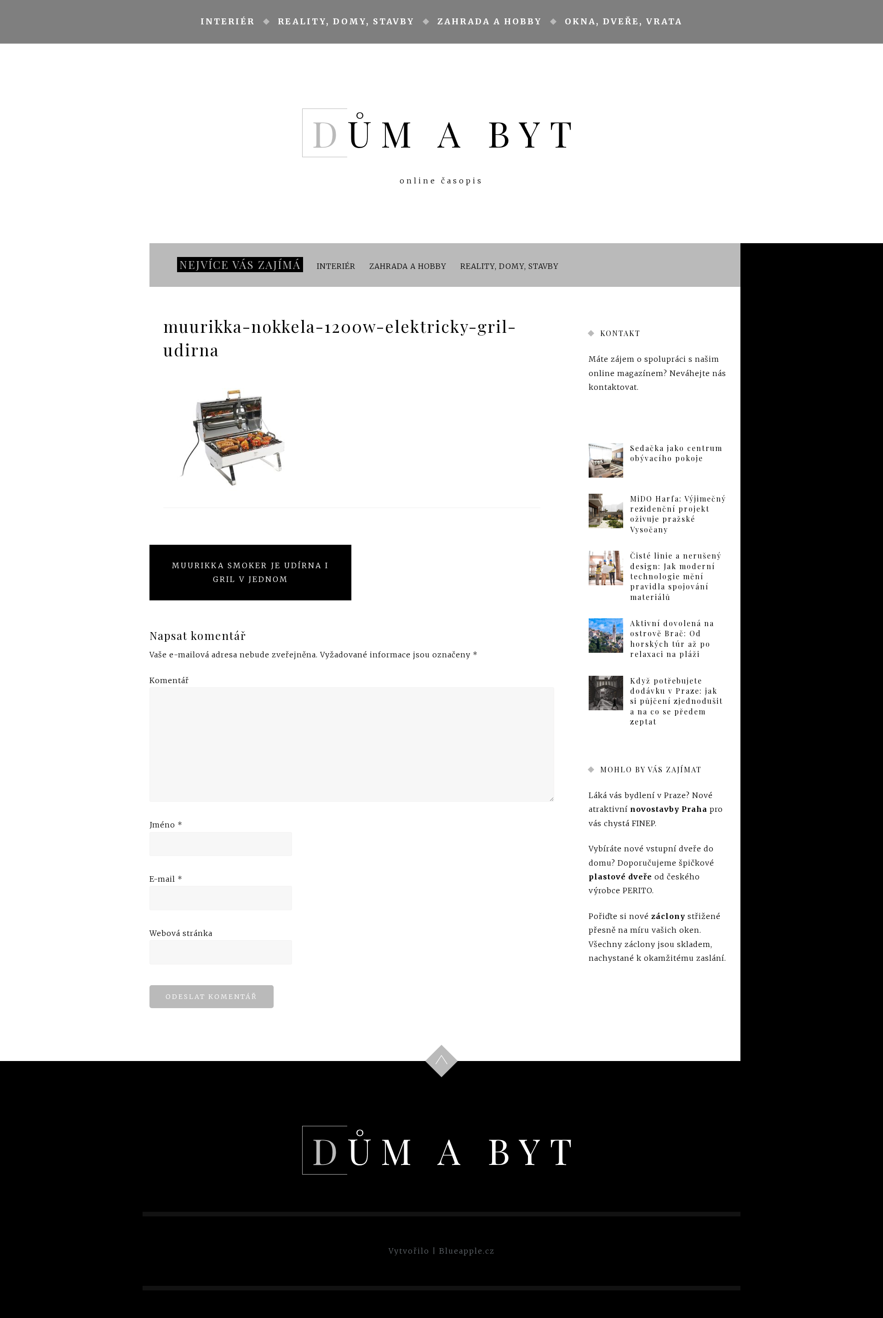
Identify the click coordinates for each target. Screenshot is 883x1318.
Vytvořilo (409, 1250)
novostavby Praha (668, 809)
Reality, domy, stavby (346, 21)
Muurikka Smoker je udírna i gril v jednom (250, 572)
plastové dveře (620, 876)
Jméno (166, 824)
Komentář (169, 680)
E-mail (166, 879)
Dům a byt (446, 133)
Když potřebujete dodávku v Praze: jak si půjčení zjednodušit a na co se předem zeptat (676, 701)
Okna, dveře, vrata (623, 21)
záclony (668, 916)
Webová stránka (180, 933)
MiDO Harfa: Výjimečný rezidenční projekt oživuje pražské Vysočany (678, 514)
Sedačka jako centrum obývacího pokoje (676, 453)
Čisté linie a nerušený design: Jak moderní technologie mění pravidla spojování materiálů (676, 576)
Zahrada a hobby (489, 21)
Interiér (228, 21)
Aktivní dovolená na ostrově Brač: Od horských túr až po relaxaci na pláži (672, 638)
